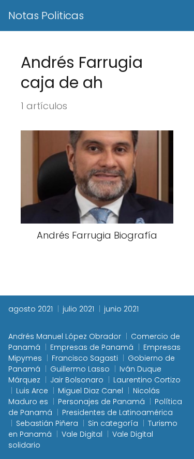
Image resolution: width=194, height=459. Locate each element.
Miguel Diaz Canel (90, 391)
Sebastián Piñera (47, 423)
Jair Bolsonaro (76, 380)
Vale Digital (82, 434)
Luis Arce (32, 391)
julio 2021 (78, 309)
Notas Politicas (46, 15)
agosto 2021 (30, 309)
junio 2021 (121, 309)
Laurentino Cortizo (147, 380)
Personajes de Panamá (101, 401)
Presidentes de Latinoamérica (117, 412)
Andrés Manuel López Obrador (64, 336)
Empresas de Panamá (91, 347)
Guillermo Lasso (80, 369)
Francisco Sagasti (85, 358)
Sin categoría (113, 423)
